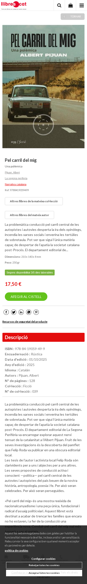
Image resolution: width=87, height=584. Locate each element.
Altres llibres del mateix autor (29, 215)
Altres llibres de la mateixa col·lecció (34, 201)
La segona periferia (16, 178)
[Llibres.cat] (13, 6)
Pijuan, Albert (12, 172)
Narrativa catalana (15, 184)
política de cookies (16, 550)
